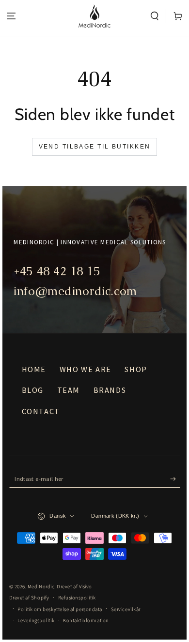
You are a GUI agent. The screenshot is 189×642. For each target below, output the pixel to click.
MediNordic (41, 586)
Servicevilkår (126, 609)
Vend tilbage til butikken (95, 146)
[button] (154, 16)
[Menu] (11, 16)
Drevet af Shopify (29, 597)
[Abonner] (175, 479)
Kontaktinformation (86, 620)
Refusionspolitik (77, 597)
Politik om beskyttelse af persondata (59, 609)
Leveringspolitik (35, 620)
